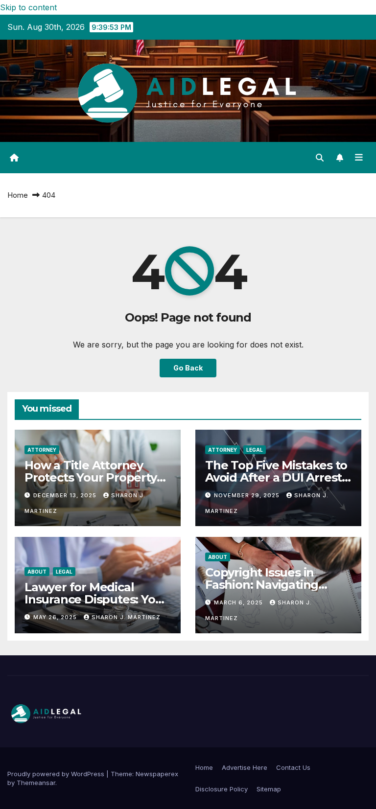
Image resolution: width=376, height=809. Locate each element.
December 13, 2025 (65, 495)
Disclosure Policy (221, 789)
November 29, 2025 (248, 495)
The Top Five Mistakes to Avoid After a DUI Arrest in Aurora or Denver (276, 477)
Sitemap (269, 789)
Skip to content (28, 7)
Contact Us (293, 767)
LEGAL (254, 450)
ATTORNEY (41, 450)
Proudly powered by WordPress (56, 774)
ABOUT (37, 572)
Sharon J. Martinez (126, 617)
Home (17, 195)
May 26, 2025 (56, 617)
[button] (320, 157)
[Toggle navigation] (359, 157)
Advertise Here (244, 767)
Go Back (188, 368)
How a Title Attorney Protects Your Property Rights (90, 477)
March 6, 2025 (239, 602)
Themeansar (36, 782)
